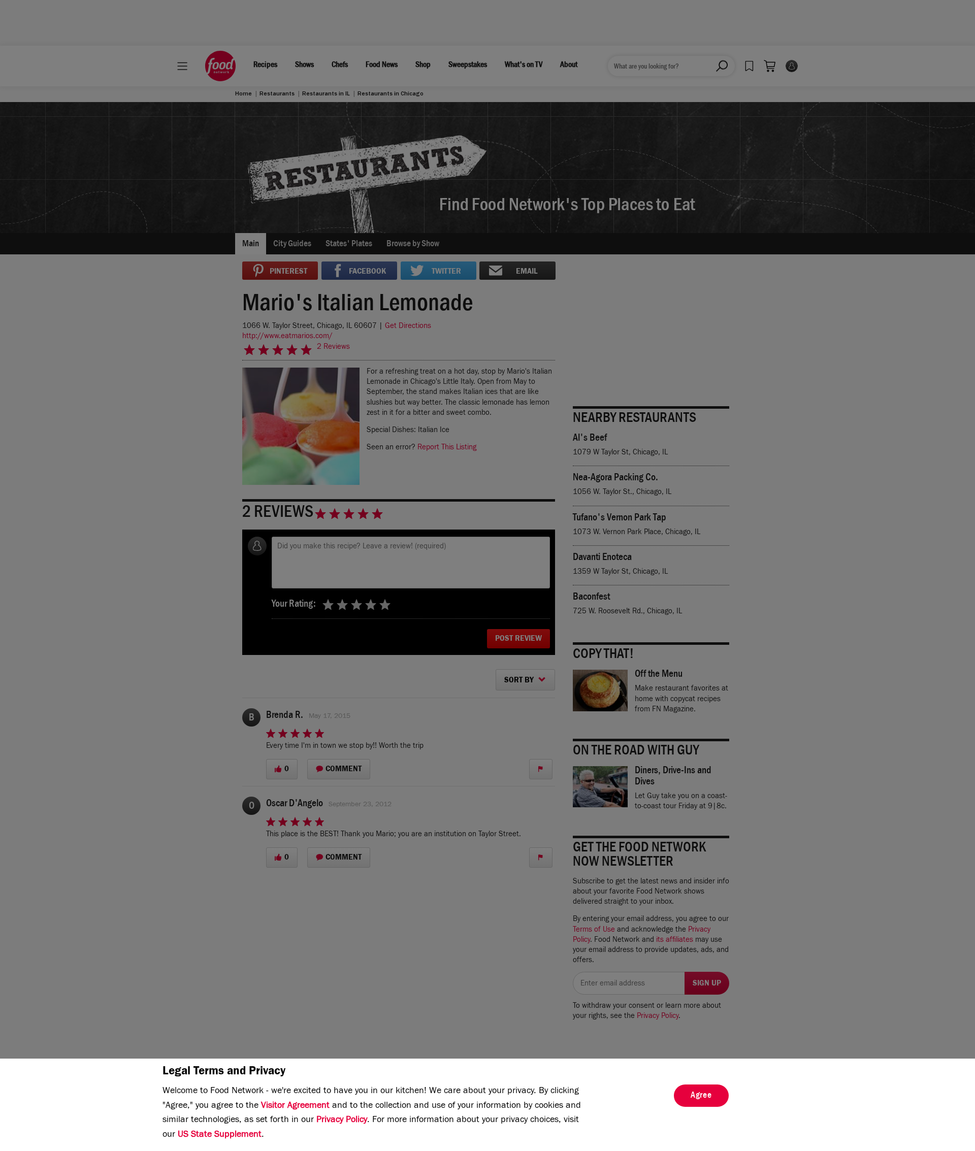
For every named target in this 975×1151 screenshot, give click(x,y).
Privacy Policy (341, 1120)
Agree (701, 1096)
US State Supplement (220, 1135)
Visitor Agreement (295, 1106)
